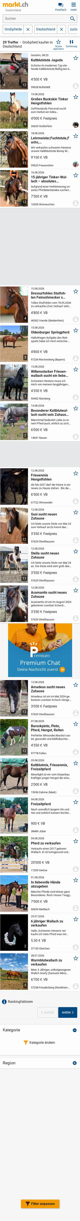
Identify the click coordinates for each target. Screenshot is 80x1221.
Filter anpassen (43, 1204)
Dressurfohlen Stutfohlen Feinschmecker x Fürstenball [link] (48, 295)
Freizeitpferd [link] (41, 804)
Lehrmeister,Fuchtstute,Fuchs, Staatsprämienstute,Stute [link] (50, 140)
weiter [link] (66, 1012)
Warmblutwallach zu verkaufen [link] (46, 962)
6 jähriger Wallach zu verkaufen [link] (47, 923)
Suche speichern (58, 47)
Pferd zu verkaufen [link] (46, 843)
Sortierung (71, 46)
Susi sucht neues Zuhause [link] (44, 516)
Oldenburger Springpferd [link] (50, 332)
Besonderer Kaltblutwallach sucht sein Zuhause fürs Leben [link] (49, 413)
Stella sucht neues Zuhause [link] (45, 555)
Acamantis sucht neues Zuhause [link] (49, 594)
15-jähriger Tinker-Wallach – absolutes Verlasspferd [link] (49, 179)
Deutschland (45, 29)
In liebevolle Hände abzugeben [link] (45, 884)
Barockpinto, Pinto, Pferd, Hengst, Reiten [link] (47, 728)
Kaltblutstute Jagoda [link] (47, 60)
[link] (15, 4)
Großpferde (13, 29)
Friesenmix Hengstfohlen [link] (41, 477)
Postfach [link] (60, 9)
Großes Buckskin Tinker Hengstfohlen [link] (49, 101)
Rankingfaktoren (20, 1002)
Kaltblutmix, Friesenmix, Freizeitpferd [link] (49, 767)
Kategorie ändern (42, 1043)
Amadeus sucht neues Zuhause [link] (48, 689)
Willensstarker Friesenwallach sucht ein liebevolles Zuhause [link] (49, 373)
